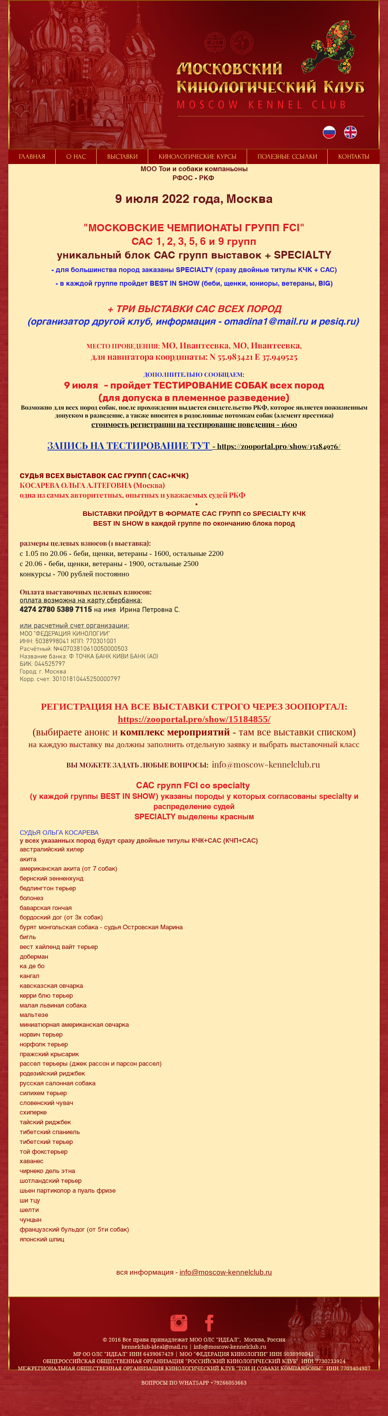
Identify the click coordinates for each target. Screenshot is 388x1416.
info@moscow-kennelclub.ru (266, 764)
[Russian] (329, 132)
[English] (350, 132)
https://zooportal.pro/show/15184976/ (279, 446)
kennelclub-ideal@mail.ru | (158, 1346)
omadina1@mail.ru (266, 321)
